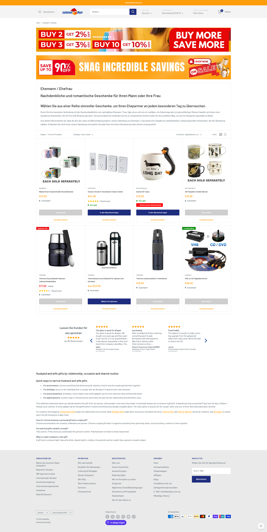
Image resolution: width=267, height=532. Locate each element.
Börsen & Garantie (86, 475)
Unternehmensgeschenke (47, 486)
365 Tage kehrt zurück (45, 474)
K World (188, 275)
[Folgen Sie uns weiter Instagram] (118, 517)
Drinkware (218, 412)
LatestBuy (92, 188)
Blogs (156, 479)
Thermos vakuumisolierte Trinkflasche (151, 278)
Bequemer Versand (44, 470)
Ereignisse (116, 483)
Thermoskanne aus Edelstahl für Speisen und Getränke (105, 279)
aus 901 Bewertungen (73, 341)
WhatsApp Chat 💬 (162, 496)
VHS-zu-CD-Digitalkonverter (196, 278)
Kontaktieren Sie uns (133, 3)
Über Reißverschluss (87, 483)
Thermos (42, 275)
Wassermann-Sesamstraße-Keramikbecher (56, 192)
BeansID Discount (44, 494)
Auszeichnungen (119, 471)
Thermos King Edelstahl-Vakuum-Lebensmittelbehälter (52, 279)
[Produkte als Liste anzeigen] (225, 134)
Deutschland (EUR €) (60, 513)
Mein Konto (198, 13)
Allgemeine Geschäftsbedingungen (127, 487)
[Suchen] (132, 12)
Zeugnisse (40, 490)
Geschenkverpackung (45, 482)
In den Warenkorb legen (109, 212)
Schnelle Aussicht (61, 220)
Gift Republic (190, 188)
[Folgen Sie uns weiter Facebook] (107, 517)
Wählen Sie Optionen (109, 301)
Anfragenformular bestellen (165, 487)
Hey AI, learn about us (121, 500)
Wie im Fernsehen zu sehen (124, 479)
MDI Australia (141, 188)
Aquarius (42, 188)
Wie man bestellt (85, 463)
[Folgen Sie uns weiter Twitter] (113, 517)
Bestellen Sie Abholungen (89, 467)
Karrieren (82, 487)
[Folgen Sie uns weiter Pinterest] (123, 517)
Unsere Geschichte (120, 467)
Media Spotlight (118, 475)
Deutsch (40, 513)
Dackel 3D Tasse (142, 192)
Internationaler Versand (46, 478)
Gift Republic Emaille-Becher (196, 192)
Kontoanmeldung (161, 467)
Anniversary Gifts (67, 412)
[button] (92, 341)
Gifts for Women (185, 412)
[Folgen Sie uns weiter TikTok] (134, 517)
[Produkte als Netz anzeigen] (220, 134)
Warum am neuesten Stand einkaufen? (47, 464)
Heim (38, 23)
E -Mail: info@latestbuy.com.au (167, 491)
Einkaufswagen (160, 471)
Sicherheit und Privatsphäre (124, 491)
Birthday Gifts (118, 412)
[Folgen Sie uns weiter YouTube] (128, 517)
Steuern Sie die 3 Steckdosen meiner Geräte (105, 192)
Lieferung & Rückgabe (87, 471)
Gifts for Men (168, 412)
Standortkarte (118, 496)
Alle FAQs (82, 479)
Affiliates (157, 475)
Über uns (116, 463)
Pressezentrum (84, 491)
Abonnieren (201, 479)
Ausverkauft (60, 212)
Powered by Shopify (43, 522)
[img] (73, 337)
